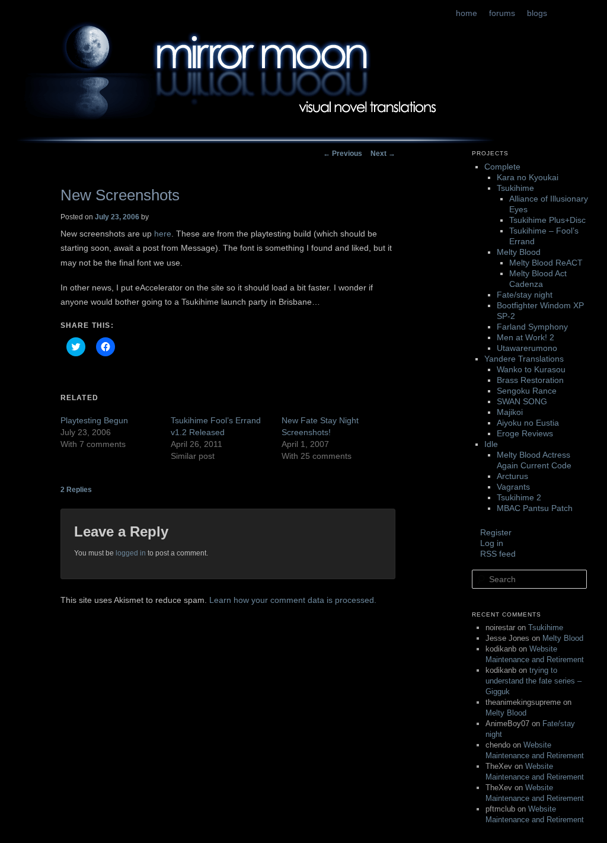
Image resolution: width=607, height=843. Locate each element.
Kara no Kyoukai (527, 177)
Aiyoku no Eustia (528, 422)
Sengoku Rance (527, 390)
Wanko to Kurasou (531, 369)
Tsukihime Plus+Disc (547, 220)
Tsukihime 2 (519, 497)
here (162, 233)
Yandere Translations (524, 358)
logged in (131, 553)
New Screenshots (120, 195)
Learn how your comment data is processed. (292, 600)
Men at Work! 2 (525, 337)
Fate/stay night (524, 294)
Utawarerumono (527, 348)
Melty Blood (519, 252)
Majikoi (510, 412)
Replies (76, 490)
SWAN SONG (522, 401)
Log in (491, 543)
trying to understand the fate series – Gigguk (533, 681)
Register (496, 532)
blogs (537, 13)
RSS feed (498, 553)
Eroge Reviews (525, 433)
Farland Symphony (532, 326)
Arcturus (512, 476)
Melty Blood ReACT (546, 262)
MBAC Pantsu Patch (535, 508)
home (466, 13)
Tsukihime (515, 188)
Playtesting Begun (94, 420)
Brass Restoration (530, 380)
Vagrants (513, 486)
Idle (491, 444)
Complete (502, 166)
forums (502, 13)
